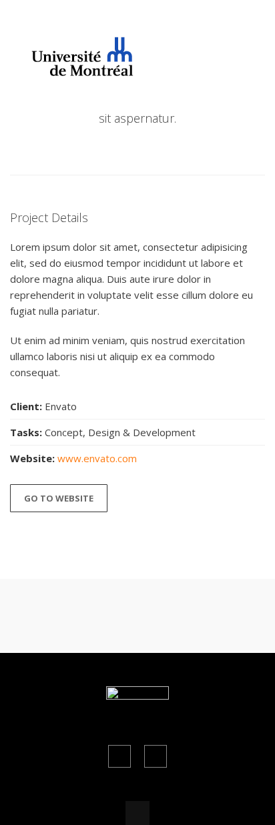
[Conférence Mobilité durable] (75, 69)
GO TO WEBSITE (58, 498)
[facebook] (119, 756)
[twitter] (155, 756)
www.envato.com (97, 458)
